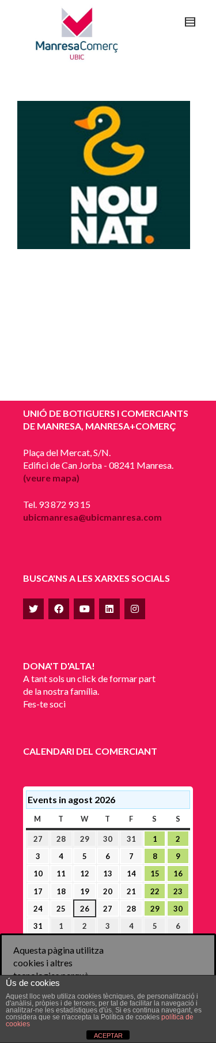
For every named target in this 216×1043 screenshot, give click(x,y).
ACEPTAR (108, 1035)
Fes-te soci (44, 703)
